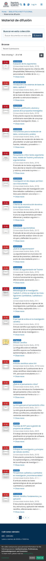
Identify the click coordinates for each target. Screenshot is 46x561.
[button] (28, 4)
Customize (5, 558)
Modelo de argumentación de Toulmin (28, 269)
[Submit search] (20, 4)
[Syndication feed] (41, 55)
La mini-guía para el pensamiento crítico (28, 405)
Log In (34, 4)
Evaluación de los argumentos (24, 64)
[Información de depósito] (24, 4)
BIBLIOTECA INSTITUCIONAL (21, 11)
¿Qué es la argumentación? (23, 249)
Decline (32, 558)
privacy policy (28, 553)
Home (4, 11)
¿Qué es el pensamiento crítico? (25, 384)
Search (38, 35)
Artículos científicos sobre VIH (24, 363)
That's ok (40, 558)
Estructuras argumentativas (24, 228)
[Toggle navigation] (41, 4)
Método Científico (20, 342)
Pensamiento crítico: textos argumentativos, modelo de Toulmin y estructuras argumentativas (28, 157)
